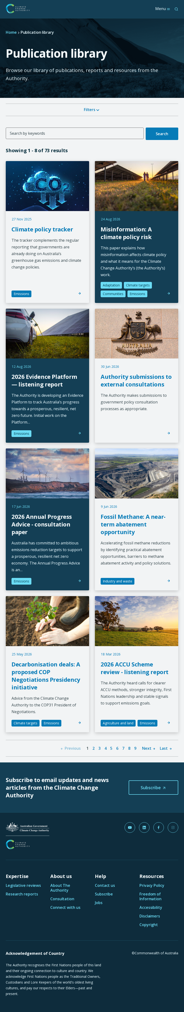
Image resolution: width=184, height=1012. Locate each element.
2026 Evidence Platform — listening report (44, 380)
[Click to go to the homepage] (18, 8)
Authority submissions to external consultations (136, 380)
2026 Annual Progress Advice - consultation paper (42, 524)
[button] (153, 787)
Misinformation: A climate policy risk (126, 233)
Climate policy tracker (42, 229)
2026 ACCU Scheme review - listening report (134, 668)
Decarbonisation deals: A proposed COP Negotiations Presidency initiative (46, 675)
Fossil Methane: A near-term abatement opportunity (133, 524)
